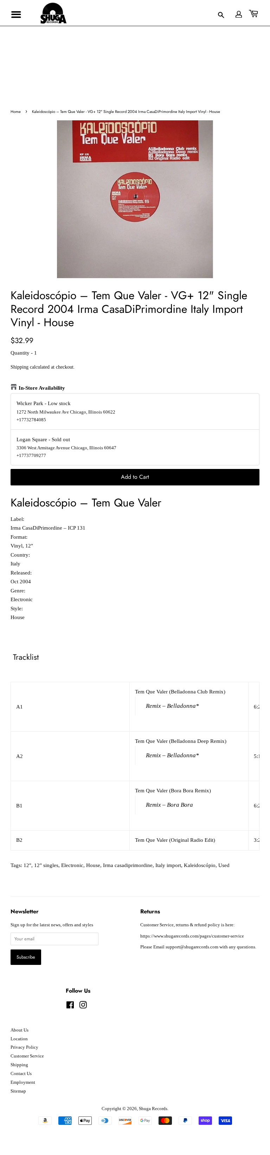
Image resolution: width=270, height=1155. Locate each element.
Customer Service (27, 1056)
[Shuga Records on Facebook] (70, 1006)
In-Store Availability (42, 388)
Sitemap (18, 1091)
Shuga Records (153, 1108)
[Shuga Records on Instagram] (83, 1006)
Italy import (168, 865)
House (93, 865)
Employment (23, 1082)
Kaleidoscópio (200, 865)
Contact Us (21, 1073)
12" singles (46, 865)
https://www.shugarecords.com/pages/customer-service (192, 936)
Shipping (19, 367)
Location (19, 1038)
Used (224, 865)
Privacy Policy (24, 1047)
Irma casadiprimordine (128, 865)
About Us (19, 1030)
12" (27, 865)
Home (16, 111)
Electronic (72, 865)
